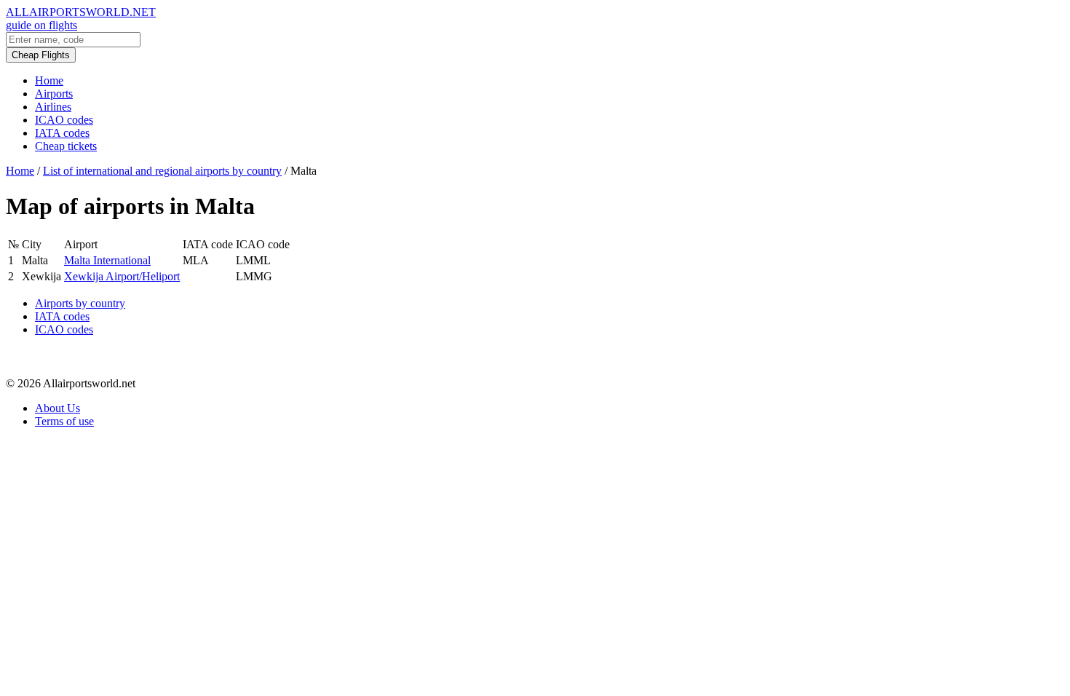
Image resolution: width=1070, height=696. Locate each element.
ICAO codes (64, 120)
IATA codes (62, 133)
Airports (54, 93)
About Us (57, 408)
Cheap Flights (41, 55)
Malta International (107, 260)
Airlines (53, 106)
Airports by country (80, 303)
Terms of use (64, 421)
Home (49, 80)
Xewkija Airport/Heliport (122, 276)
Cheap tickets (66, 146)
